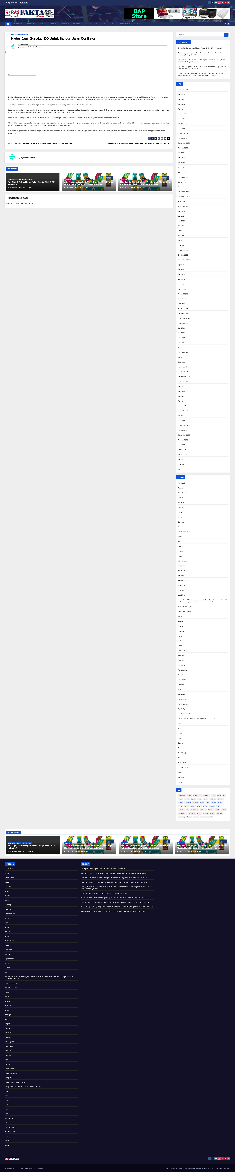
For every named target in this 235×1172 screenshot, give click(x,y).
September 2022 (184, 318)
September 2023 (184, 260)
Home (166, 1168)
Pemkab (224, 810)
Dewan (200, 799)
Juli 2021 (181, 386)
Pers (179, 689)
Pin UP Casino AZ (184, 704)
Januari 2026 (182, 124)
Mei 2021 (181, 396)
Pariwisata (181, 655)
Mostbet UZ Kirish (184, 612)
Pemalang (203, 810)
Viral (179, 772)
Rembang (219, 813)
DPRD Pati (213, 799)
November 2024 (184, 192)
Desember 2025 (183, 128)
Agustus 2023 (183, 265)
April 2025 (182, 167)
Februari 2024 (183, 235)
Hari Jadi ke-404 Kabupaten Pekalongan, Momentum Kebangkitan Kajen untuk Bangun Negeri (145, 183)
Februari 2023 (183, 294)
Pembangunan (100, 24)
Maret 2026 (182, 114)
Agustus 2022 (183, 323)
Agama (112, 24)
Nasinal (180, 626)
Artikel (189, 795)
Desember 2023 (183, 245)
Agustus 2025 (183, 148)
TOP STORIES (183, 762)
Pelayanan (181, 665)
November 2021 (183, 367)
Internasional (182, 561)
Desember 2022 (183, 304)
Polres (199, 813)
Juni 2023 (181, 274)
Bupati (180, 799)
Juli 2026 (181, 94)
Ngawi (219, 806)
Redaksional (227, 1168)
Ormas (180, 646)
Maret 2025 (182, 172)
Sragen (189, 817)
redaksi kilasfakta (26, 187)
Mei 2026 (181, 104)
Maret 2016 (182, 469)
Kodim (186, 806)
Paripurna (181, 650)
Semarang (182, 817)
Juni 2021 (181, 391)
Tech (179, 748)
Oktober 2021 (183, 372)
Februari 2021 (183, 411)
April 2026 (182, 109)
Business (181, 502)
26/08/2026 (13, 851)
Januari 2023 (182, 299)
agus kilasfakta (24, 44)
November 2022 (184, 308)
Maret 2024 (182, 231)
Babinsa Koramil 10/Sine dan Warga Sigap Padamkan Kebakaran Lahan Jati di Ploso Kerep (113, 898)
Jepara (220, 802)
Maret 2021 (182, 406)
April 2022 (182, 343)
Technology (182, 753)
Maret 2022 (182, 347)
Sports (180, 743)
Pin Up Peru (182, 709)
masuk (17, 203)
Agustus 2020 (183, 440)
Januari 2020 (182, 454)
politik (180, 723)
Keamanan (181, 571)
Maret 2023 (182, 289)
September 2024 (184, 201)
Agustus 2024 (183, 206)
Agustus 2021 (183, 381)
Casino (180, 507)
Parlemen (53, 24)
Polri (30, 179)
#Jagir (32, 47)
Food (180, 541)
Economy (181, 522)
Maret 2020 (182, 450)
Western (181, 777)
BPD (224, 795)
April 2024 (182, 226)
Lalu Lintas (182, 595)
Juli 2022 (181, 328)
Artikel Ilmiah (124, 24)
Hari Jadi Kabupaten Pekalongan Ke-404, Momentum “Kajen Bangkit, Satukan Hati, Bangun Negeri (202, 846)
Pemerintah (31, 24)
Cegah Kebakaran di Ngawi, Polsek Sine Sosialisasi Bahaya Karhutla (105, 893)
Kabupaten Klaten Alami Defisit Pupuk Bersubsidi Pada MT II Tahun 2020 (137, 143)
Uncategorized (183, 767)
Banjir (213, 795)
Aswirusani (206, 795)
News (180, 636)
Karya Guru (182, 566)
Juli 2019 (181, 459)
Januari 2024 (182, 240)
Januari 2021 (182, 415)
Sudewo (196, 817)
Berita (219, 795)
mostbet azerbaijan (185, 607)
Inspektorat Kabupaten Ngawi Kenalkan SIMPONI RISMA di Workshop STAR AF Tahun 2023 (196, 1168)
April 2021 (181, 401)
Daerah (43, 24)
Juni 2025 (181, 158)
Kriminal (181, 590)
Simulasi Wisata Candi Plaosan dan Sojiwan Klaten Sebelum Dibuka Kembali (42, 143)
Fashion (180, 537)
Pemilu (217, 810)
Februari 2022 (183, 352)
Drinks (180, 517)
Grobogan (188, 802)
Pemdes (210, 810)
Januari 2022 (182, 357)
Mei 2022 (181, 338)
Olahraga (181, 641)
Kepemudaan (182, 580)
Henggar (195, 802)
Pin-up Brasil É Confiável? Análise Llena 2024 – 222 (196, 719)
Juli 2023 (181, 270)
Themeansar (38, 1168)
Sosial (180, 733)
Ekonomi (181, 527)
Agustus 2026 (183, 89)
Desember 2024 (183, 187)
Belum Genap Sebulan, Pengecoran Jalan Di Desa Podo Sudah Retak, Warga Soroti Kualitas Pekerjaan (117, 907)
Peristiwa (181, 685)
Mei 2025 (181, 162)
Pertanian (181, 694)
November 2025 (184, 133)
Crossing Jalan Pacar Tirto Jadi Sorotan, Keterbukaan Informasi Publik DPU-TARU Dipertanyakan (115, 902)
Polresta (205, 813)
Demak (193, 799)
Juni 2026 (181, 99)
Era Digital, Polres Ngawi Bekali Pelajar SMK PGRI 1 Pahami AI (32, 183)
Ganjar (180, 802)
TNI (179, 758)
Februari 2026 (183, 119)
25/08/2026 (70, 851)
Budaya (180, 498)
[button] (225, 24)
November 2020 (184, 425)
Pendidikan (77, 24)
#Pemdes (38, 47)
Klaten (180, 806)
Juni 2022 (181, 333)
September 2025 (184, 143)
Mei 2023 (181, 279)
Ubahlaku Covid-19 (206, 817)
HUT (208, 802)
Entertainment (183, 532)
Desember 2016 (183, 464)
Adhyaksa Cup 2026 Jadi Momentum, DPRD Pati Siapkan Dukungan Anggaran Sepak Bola (113, 911)
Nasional (137, 24)
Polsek (212, 813)
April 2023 (182, 284)
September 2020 (184, 435)
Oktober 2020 (183, 430)
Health (180, 546)
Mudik (180, 616)
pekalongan (194, 810)
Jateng (214, 802)
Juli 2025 (181, 153)
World (180, 782)
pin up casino (183, 699)
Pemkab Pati (182, 813)
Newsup (30, 1168)
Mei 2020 (181, 445)
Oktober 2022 (183, 313)
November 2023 (184, 250)
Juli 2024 (181, 211)
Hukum (88, 24)
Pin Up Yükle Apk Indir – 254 (188, 714)
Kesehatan (65, 24)
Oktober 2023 (183, 255)
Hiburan (181, 551)
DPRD (205, 799)
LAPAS (205, 806)
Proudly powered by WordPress (14, 1168)
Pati (187, 810)
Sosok (180, 738)
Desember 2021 (183, 362)
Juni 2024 (181, 216)
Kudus (199, 806)
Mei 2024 (181, 221)
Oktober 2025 (183, 138)
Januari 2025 (182, 182)
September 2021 (184, 377)
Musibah (181, 621)
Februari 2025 (183, 177)
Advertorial (18, 24)
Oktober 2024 (183, 197)
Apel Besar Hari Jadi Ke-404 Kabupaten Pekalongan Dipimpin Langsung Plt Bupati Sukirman (88, 183)
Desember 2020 (183, 420)
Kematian (181, 575)
